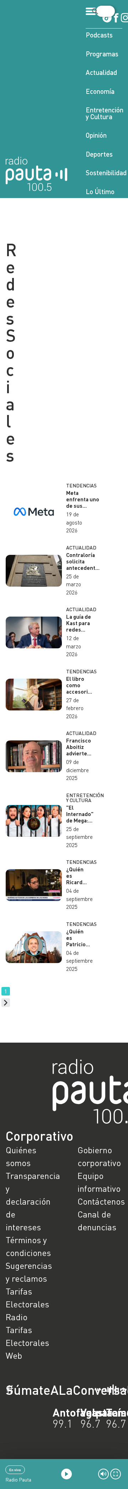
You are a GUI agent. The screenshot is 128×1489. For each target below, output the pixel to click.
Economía (100, 91)
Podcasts (99, 35)
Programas (102, 54)
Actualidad (101, 72)
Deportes (99, 154)
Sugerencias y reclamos (28, 1271)
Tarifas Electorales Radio (27, 1304)
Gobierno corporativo (99, 1156)
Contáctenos (100, 1201)
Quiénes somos (21, 1156)
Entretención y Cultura (104, 113)
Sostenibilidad (104, 172)
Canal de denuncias (97, 1220)
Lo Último (100, 191)
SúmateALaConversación (44, 1389)
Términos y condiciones (28, 1246)
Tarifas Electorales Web (27, 1343)
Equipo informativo (99, 1182)
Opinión (96, 135)
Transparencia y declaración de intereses (28, 1201)
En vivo (15, 1470)
